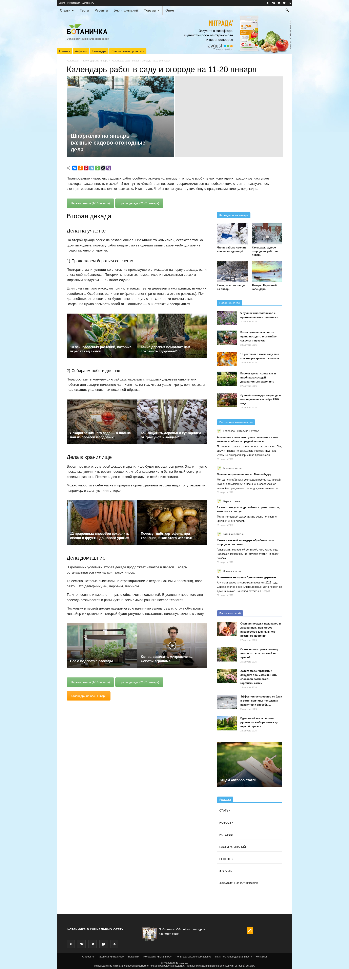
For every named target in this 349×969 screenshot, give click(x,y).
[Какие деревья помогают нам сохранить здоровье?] (172, 336)
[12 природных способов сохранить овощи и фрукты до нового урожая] (102, 522)
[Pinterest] (86, 168)
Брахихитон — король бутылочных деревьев (246, 577)
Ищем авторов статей (238, 780)
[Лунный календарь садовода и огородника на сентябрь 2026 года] (227, 400)
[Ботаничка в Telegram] (278, 2)
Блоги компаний (126, 10)
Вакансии (133, 956)
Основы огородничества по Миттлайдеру (244, 474)
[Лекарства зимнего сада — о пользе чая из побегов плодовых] (102, 421)
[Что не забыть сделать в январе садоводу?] (232, 233)
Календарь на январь (95, 60)
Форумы (150, 10)
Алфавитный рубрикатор (238, 883)
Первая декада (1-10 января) (90, 203)
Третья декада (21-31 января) (139, 203)
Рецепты (101, 10)
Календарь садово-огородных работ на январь (265, 251)
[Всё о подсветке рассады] (102, 645)
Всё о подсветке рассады (91, 661)
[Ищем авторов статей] (249, 764)
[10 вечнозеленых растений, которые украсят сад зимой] (102, 336)
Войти (62, 3)
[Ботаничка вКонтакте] (273, 2)
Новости (226, 822)
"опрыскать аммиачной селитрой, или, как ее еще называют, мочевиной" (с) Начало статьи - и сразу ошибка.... (248, 554)
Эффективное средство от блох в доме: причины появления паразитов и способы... (261, 700)
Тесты (84, 10)
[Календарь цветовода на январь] (232, 271)
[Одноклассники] (80, 168)
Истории (226, 834)
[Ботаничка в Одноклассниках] (267, 2)
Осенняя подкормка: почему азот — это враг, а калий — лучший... (259, 653)
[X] (103, 168)
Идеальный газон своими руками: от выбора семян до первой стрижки (259, 722)
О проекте (88, 956)
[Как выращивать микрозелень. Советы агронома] (172, 645)
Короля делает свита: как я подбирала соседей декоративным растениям (258, 377)
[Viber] (108, 168)
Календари (99, 51)
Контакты (261, 956)
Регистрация (73, 3)
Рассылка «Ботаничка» (111, 956)
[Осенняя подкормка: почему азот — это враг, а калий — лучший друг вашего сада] (227, 654)
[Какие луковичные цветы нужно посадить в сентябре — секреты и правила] (227, 338)
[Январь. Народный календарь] (267, 271)
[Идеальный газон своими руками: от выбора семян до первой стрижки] (227, 723)
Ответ (169, 10)
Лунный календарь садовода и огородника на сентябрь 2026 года (260, 399)
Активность (88, 3)
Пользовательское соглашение (193, 956)
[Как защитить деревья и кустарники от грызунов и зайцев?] (172, 421)
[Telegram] (91, 168)
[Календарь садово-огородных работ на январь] (267, 233)
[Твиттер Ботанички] (284, 2)
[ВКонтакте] (74, 168)
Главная (64, 51)
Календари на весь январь (88, 695)
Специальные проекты (126, 51)
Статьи (65, 10)
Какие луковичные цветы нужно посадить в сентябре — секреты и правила (260, 336)
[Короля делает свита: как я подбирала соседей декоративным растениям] (227, 379)
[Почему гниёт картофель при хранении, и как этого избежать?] (172, 522)
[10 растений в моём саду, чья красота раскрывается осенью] (227, 359)
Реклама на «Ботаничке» (157, 956)
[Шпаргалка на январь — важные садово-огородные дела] (120, 123)
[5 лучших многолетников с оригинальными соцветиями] (227, 318)
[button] (287, 10)
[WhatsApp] (97, 168)
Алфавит (81, 51)
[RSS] (289, 2)
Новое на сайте (229, 302)
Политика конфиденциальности (233, 956)
